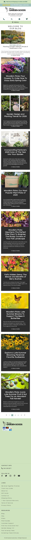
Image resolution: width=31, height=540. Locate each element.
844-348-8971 (7, 468)
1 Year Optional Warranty (10, 500)
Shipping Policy (6, 498)
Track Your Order (7, 488)
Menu (16, 22)
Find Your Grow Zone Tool (10, 525)
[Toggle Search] (11, 19)
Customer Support (7, 523)
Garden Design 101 (7, 528)
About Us (4, 490)
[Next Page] (24, 415)
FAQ (2, 516)
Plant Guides (5, 520)
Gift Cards (4, 493)
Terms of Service (7, 503)
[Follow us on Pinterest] (14, 476)
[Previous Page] (6, 415)
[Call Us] (4, 19)
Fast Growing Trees (8, 530)
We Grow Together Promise (10, 486)
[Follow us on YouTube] (19, 476)
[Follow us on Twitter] (6, 476)
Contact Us (5, 495)
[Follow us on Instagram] (10, 476)
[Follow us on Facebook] (2, 476)
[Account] (19, 19)
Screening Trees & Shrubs (10, 533)
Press (3, 518)
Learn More (16, 55)
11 (21, 415)
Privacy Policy (6, 505)
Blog (3, 513)
